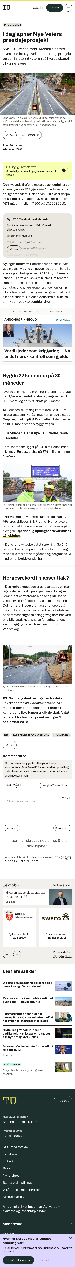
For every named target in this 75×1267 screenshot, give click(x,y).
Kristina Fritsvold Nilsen (20, 1122)
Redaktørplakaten (34, 1211)
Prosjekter (12, 25)
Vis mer (14, 249)
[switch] (65, 170)
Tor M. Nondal (13, 1136)
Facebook (10, 1154)
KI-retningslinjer (14, 1197)
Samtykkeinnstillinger (18, 1182)
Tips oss (63, 1101)
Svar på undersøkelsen (18, 1260)
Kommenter (32, 135)
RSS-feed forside (15, 1147)
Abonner (54, 7)
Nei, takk (44, 1260)
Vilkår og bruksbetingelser (21, 1190)
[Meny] (68, 8)
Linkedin (8, 1161)
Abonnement (12, 1224)
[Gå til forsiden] (6, 7)
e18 (6, 734)
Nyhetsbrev (11, 1175)
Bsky (6, 1168)
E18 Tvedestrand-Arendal (31, 734)
